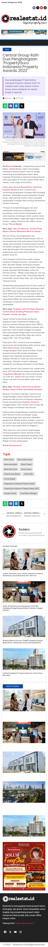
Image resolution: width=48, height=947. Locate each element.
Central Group (15, 169)
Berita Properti (26, 464)
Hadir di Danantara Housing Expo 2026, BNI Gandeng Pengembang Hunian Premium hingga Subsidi (23, 608)
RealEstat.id (8, 166)
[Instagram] (45, 7)
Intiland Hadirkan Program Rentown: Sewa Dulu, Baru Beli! (23, 674)
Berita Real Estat (10, 469)
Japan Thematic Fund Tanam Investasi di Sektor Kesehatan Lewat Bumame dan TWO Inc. (23, 574)
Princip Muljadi (15, 224)
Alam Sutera (8, 460)
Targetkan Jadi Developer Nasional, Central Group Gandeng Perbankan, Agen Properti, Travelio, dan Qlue (23, 311)
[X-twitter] (37, 7)
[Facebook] (34, 7)
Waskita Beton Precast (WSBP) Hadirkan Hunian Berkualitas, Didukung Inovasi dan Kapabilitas (23, 641)
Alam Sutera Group (11, 348)
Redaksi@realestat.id (12, 445)
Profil (7, 49)
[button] (24, 42)
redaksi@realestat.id (24, 923)
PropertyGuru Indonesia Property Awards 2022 (21, 489)
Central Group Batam (12, 474)
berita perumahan (10, 464)
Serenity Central (30, 402)
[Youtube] (41, 7)
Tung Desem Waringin (12, 374)
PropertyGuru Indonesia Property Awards (19, 484)
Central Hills (28, 474)
